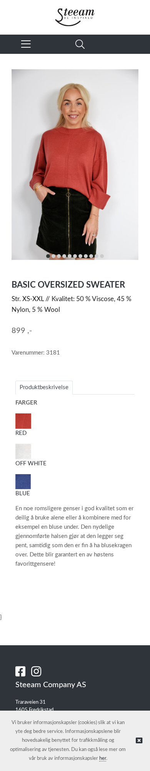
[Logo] (75, 13)
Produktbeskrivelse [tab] (44, 387)
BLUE (23, 493)
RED (21, 433)
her (102, 758)
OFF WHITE (31, 463)
